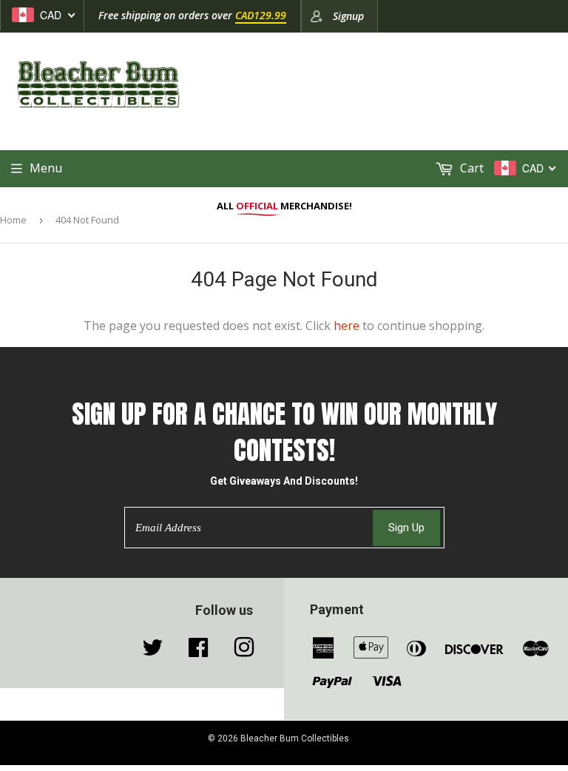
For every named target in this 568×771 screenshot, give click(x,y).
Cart (470, 168)
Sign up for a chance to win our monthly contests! (284, 432)
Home (13, 219)
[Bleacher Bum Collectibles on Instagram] (244, 651)
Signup (348, 16)
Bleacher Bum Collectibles (294, 738)
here (346, 325)
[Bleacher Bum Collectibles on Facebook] (198, 651)
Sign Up (406, 527)
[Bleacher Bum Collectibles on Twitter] (152, 651)
